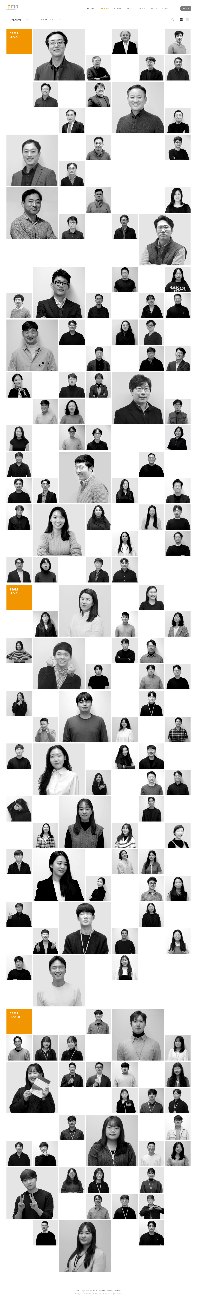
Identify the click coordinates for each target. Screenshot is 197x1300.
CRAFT (117, 8)
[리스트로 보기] (187, 19)
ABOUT (141, 8)
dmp (12, 7)
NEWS (130, 8)
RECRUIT (186, 8)
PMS (78, 1291)
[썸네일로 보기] (181, 19)
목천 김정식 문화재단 (105, 1291)
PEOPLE (104, 8)
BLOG (154, 8)
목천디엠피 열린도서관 (89, 1291)
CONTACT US (168, 8)
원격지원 (118, 1291)
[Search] (173, 19)
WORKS (90, 8)
